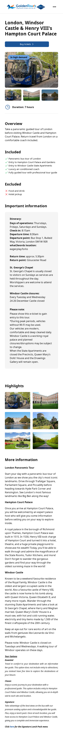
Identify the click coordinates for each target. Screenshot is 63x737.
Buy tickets (25, 44)
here (12, 726)
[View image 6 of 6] (45, 441)
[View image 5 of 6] (17, 441)
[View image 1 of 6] (13, 95)
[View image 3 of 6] (17, 421)
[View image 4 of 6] (45, 421)
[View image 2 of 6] (31, 95)
